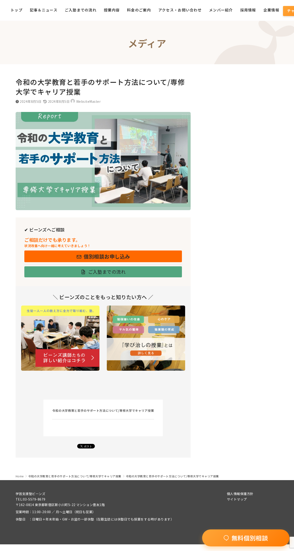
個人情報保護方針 (240, 493)
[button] (103, 256)
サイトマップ (237, 499)
